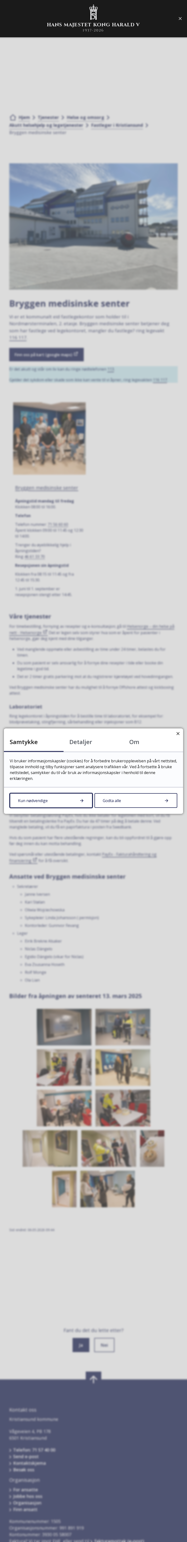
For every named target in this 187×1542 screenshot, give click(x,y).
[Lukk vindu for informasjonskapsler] (177, 733)
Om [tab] (134, 741)
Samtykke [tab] (24, 741)
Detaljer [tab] (80, 741)
